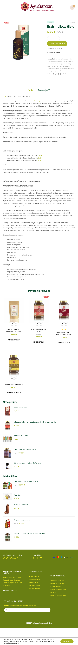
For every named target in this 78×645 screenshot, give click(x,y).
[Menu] (5, 7)
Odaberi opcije (13, 340)
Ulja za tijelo (59, 71)
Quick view (16, 324)
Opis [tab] (30, 90)
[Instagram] (37, 558)
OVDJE (40, 155)
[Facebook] (33, 558)
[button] (34, 25)
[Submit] (45, 610)
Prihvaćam (66, 641)
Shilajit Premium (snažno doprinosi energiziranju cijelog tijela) (64, 333)
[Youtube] (41, 558)
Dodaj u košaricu (57, 44)
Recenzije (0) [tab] (44, 90)
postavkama (14, 643)
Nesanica (66, 64)
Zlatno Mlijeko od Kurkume (14, 384)
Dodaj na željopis (54, 52)
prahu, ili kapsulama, (39, 101)
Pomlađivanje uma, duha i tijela (60, 66)
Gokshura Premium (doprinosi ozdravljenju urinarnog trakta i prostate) (14, 330)
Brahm (5, 96)
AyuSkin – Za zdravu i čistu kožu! (38, 330)
